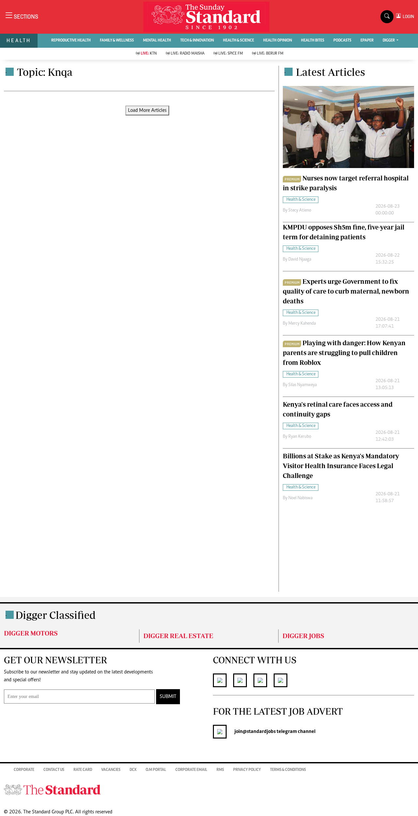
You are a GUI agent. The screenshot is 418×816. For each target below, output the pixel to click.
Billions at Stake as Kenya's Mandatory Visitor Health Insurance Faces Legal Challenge (341, 465)
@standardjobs (259, 731)
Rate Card (82, 770)
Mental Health (157, 40)
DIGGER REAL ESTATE (178, 635)
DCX (133, 770)
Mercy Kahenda (302, 323)
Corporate (24, 770)
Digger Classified (55, 615)
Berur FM (270, 54)
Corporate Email (191, 770)
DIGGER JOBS (303, 635)
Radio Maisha (187, 54)
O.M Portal (156, 770)
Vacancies (111, 770)
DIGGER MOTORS (31, 633)
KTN (149, 54)
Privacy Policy (247, 770)
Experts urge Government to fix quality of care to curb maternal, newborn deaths (346, 291)
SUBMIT (168, 696)
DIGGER (389, 40)
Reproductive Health (71, 40)
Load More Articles (147, 110)
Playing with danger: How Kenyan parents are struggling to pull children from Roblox (344, 352)
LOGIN (407, 16)
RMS (220, 770)
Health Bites (312, 40)
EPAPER (367, 40)
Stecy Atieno (299, 210)
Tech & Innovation (197, 40)
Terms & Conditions (288, 770)
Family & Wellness (117, 40)
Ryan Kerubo (299, 436)
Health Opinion (277, 40)
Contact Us (53, 770)
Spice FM (230, 54)
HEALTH (19, 40)
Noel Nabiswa (300, 498)
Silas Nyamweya (302, 385)
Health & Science (238, 40)
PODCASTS (342, 40)
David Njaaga (299, 259)
